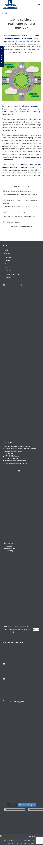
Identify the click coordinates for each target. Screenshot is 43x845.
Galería (7, 264)
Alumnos (8, 257)
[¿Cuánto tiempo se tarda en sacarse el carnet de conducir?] (21, 202)
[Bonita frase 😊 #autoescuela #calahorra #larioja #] (21, 726)
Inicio (6, 250)
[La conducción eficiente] (21, 222)
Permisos (7, 253)
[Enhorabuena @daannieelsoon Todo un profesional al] (21, 737)
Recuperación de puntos (13, 274)
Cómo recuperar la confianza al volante (22, 195)
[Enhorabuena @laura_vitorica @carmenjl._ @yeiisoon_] (21, 755)
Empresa (8, 271)
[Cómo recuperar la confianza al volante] (21, 191)
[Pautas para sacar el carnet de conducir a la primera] (21, 213)
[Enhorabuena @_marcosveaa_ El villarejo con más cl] (21, 775)
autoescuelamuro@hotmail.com (15, 461)
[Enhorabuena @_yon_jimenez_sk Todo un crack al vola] (21, 792)
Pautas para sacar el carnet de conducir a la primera (22, 216)
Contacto (8, 277)
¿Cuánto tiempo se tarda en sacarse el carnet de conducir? (22, 207)
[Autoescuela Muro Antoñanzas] (11, 836)
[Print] (7, 13)
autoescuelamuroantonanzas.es (16, 463)
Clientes (7, 260)
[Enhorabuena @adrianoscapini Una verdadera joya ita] (21, 715)
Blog (6, 267)
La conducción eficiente (21, 226)
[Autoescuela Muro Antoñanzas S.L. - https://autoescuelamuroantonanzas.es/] (17, 627)
